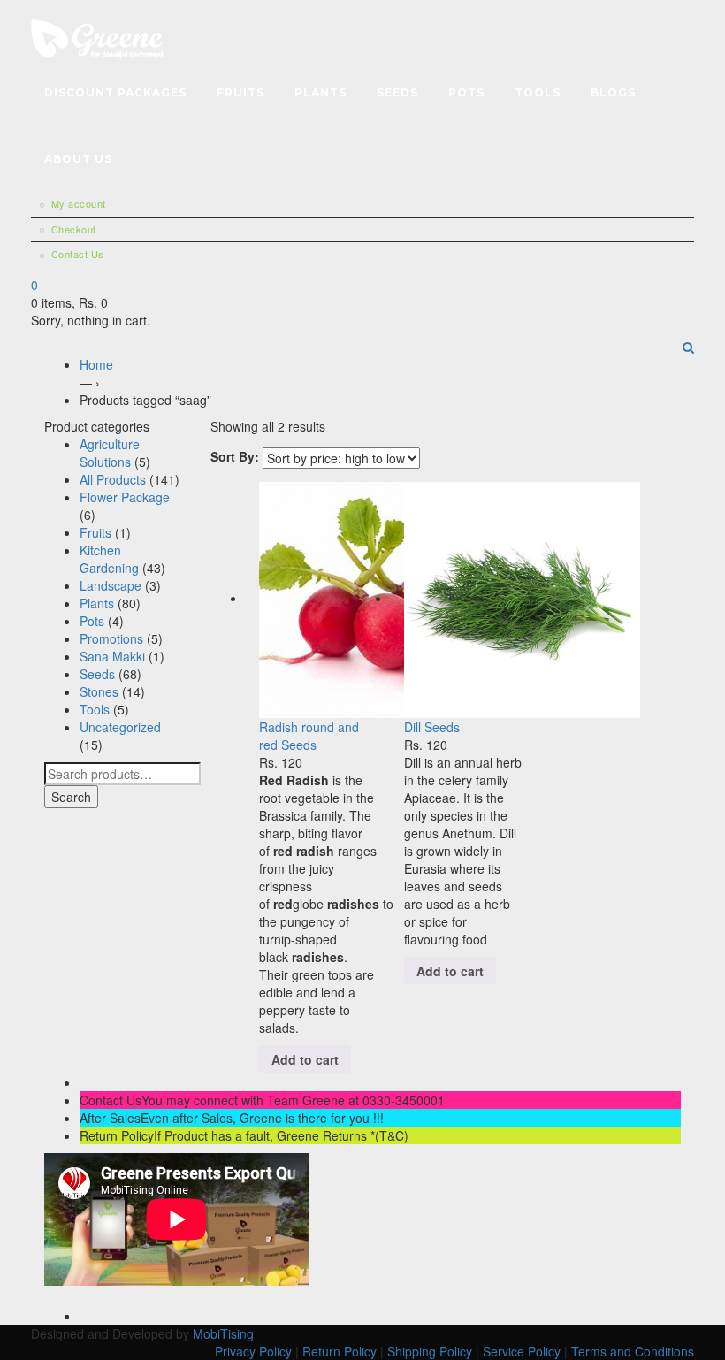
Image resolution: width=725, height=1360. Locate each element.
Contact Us (77, 254)
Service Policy (522, 1351)
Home (96, 364)
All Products (113, 479)
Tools (538, 92)
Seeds (397, 92)
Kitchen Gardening (109, 559)
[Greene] (97, 36)
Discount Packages (115, 92)
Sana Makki (112, 656)
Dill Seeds (432, 727)
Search (71, 797)
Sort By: (234, 456)
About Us (78, 158)
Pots (466, 92)
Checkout (73, 229)
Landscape (110, 585)
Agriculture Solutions (110, 452)
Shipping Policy (429, 1351)
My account (78, 203)
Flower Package (125, 497)
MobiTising (225, 1333)
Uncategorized (120, 727)
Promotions (111, 638)
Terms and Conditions (632, 1351)
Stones (99, 691)
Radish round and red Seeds (309, 735)
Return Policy (339, 1351)
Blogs (613, 92)
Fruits (240, 92)
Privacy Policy (253, 1351)
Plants (320, 92)
